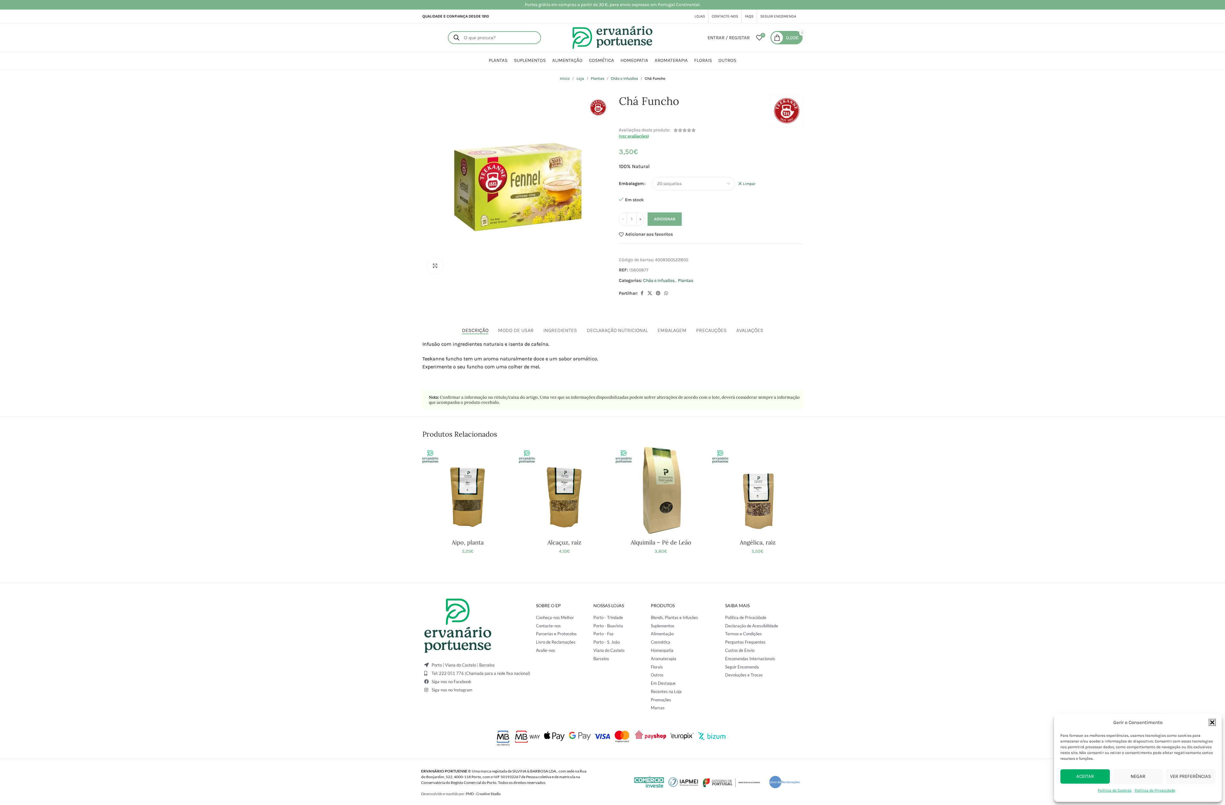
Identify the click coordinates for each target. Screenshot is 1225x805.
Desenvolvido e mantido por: (461, 794)
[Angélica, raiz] (757, 491)
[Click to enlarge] (435, 266)
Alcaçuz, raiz (564, 542)
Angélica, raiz (758, 542)
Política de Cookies (1115, 790)
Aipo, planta (468, 542)
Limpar (749, 183)
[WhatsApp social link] (666, 293)
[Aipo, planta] (467, 491)
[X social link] (650, 293)
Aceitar (1085, 776)
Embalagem (631, 183)
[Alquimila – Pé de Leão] (661, 491)
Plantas (597, 78)
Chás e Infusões (624, 78)
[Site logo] (612, 37)
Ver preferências (1190, 776)
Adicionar (664, 219)
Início (565, 78)
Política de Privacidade (1155, 790)
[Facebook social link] (642, 293)
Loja (580, 78)
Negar (1138, 776)
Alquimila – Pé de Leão (661, 542)
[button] (1212, 722)
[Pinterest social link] (658, 293)
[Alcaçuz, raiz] (564, 491)
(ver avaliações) (634, 136)
